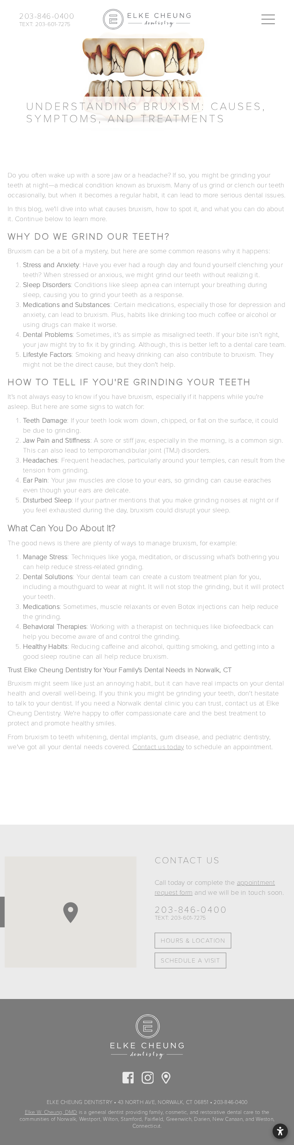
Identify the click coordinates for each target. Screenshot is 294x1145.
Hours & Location (193, 941)
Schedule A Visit (190, 961)
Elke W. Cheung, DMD (51, 1112)
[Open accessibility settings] (280, 1131)
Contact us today (158, 747)
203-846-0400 (191, 910)
